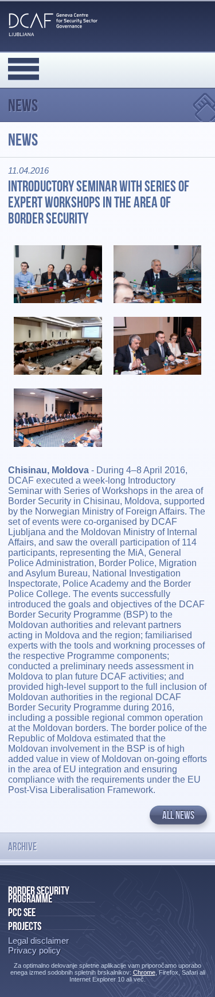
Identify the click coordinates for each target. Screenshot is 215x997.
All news (178, 815)
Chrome (144, 972)
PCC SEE (22, 912)
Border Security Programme (38, 894)
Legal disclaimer (38, 940)
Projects (24, 926)
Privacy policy (34, 950)
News (23, 105)
